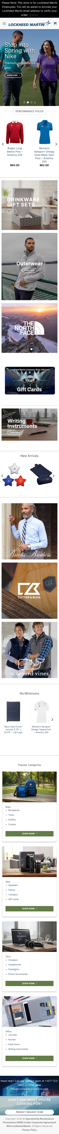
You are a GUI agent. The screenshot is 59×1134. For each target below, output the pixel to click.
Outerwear (29, 263)
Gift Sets (21, 205)
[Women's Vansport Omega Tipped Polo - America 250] (41, 711)
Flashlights (13, 969)
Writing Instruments (18, 1049)
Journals (12, 1035)
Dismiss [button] (33, 14)
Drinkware (23, 199)
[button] (4, 23)
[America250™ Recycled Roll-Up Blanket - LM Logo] (41, 475)
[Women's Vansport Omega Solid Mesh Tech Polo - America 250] (44, 132)
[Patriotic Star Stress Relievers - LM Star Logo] (14, 475)
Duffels (12, 819)
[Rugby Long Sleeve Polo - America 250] (14, 132)
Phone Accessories (18, 974)
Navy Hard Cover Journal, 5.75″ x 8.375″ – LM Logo (13, 729)
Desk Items (14, 1044)
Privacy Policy (29, 1129)
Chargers (13, 960)
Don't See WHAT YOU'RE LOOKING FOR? (29, 1102)
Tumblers (13, 894)
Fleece (11, 890)
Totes (11, 815)
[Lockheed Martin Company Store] (29, 23)
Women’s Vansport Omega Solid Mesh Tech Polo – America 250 (44, 155)
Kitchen (12, 1039)
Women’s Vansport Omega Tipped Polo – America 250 (41, 729)
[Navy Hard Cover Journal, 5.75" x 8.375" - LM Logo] (13, 711)
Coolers (12, 824)
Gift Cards (13, 899)
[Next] (56, 144)
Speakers (13, 885)
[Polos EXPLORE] (29, 328)
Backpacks (13, 810)
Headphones (14, 964)
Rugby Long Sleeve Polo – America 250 (15, 151)
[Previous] (3, 144)
